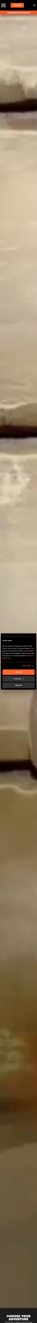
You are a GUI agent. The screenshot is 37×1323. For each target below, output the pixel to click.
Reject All (18, 685)
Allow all (19, 672)
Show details (26, 666)
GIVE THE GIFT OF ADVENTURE (18, 13)
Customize (17, 679)
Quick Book (17, 5)
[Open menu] (34, 5)
